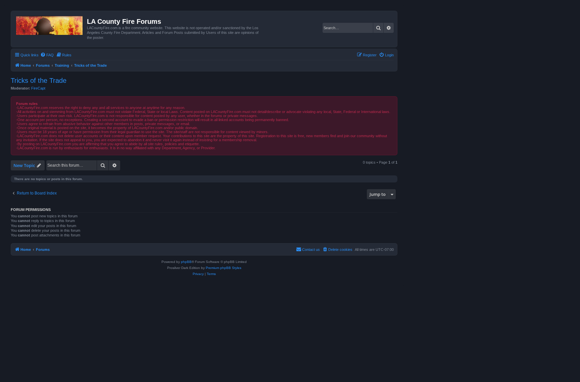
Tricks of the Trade (38, 80)
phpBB (186, 262)
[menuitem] (47, 55)
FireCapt (38, 88)
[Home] (50, 24)
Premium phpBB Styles (223, 268)
